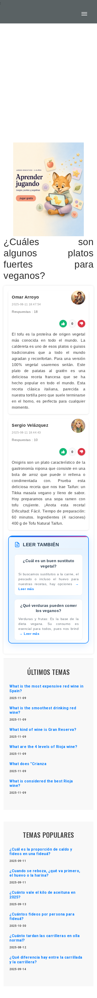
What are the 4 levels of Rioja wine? (43, 746)
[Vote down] (81, 323)
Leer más (31, 633)
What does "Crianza (27, 764)
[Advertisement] (48, 80)
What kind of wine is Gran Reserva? (42, 729)
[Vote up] (63, 323)
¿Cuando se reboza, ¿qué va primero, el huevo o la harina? (44, 873)
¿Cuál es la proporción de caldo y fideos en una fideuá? (40, 851)
